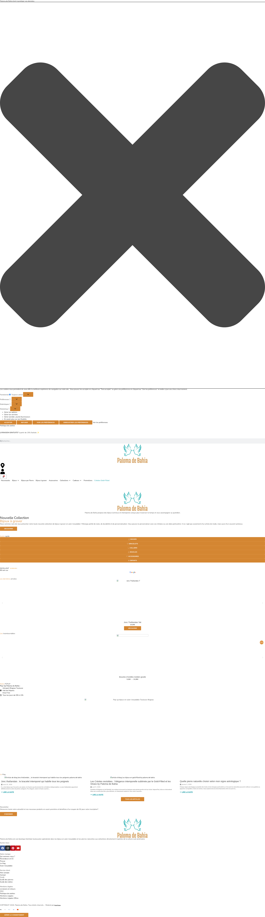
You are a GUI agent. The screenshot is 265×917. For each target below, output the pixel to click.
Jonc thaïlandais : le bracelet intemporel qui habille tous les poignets (35, 781)
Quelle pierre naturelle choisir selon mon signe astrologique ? (210, 781)
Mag (2, 774)
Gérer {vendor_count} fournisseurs (17, 417)
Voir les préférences (46, 422)
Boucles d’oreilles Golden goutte (132, 677)
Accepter (8, 422)
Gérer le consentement (14, 915)
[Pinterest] (13, 848)
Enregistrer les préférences (75, 422)
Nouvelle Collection (14, 519)
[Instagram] (7, 848)
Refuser (24, 422)
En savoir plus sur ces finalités (15, 419)
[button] (132, 195)
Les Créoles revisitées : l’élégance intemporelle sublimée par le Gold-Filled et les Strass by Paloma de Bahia (130, 782)
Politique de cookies (7, 426)
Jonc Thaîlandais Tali (132, 622)
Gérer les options (10, 412)
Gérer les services (11, 414)
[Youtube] (18, 848)
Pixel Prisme (57, 905)
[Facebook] (2, 848)
